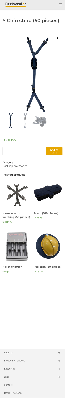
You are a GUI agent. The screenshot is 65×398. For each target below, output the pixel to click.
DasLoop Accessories (15, 166)
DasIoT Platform (13, 392)
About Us (9, 352)
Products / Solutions (14, 360)
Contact (8, 384)
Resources (9, 368)
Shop (6, 376)
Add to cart (54, 151)
